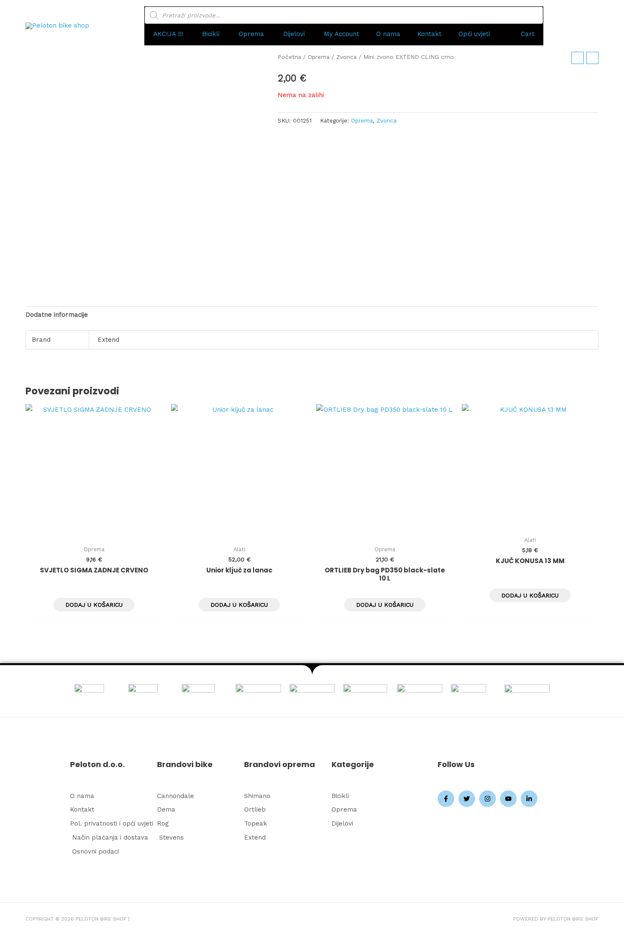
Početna (289, 56)
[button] (169, 34)
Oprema (318, 56)
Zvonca (346, 56)
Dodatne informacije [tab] (56, 314)
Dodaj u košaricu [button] (94, 604)
